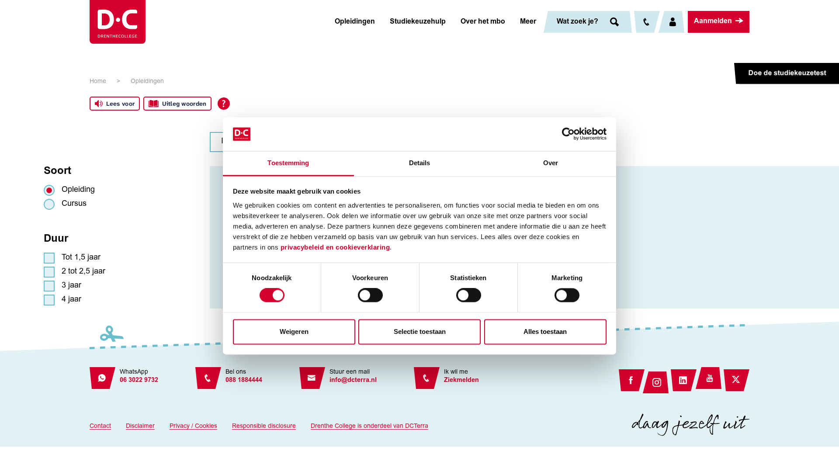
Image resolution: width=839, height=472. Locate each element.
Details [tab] (419, 163)
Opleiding (78, 190)
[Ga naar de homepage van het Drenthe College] (118, 22)
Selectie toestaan (420, 331)
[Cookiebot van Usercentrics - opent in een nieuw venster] (568, 134)
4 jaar (71, 300)
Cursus (74, 204)
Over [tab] (550, 163)
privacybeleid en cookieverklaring (335, 247)
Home (98, 82)
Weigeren (294, 331)
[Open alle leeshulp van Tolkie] (224, 103)
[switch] (370, 295)
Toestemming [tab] (288, 163)
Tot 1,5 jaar (81, 258)
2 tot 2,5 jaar (83, 272)
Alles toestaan (545, 331)
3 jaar (71, 286)
